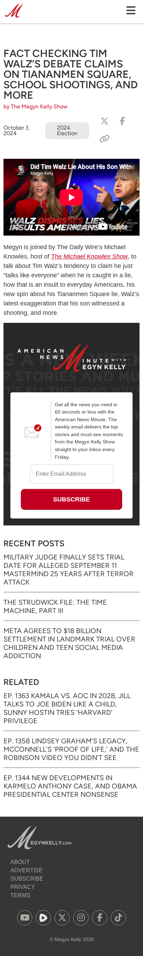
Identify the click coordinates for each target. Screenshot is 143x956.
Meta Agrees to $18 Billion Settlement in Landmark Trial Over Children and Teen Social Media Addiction (69, 643)
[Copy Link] (104, 139)
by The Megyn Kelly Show (35, 106)
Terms (20, 895)
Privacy (22, 887)
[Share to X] (104, 121)
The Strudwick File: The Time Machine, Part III (55, 606)
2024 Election (67, 130)
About (20, 862)
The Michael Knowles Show (89, 256)
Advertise (26, 870)
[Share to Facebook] (122, 121)
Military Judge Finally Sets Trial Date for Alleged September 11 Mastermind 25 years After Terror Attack (68, 569)
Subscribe (26, 879)
